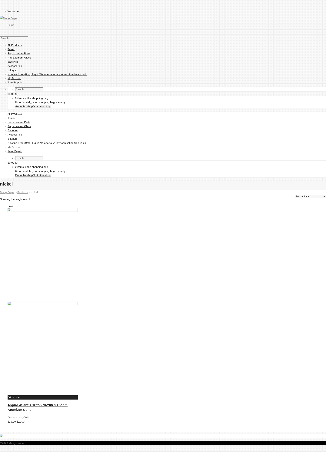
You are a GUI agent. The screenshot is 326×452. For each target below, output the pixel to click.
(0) (13, 93)
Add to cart (14, 397)
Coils (26, 417)
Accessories (15, 417)
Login (11, 24)
